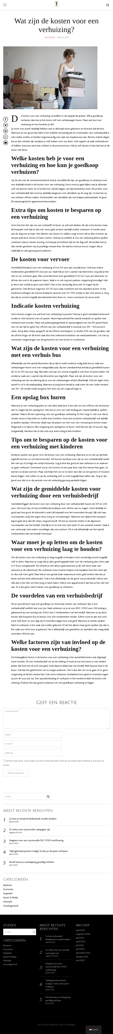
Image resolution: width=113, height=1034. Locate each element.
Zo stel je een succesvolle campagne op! (29, 829)
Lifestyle (7, 901)
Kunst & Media (10, 897)
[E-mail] (5, 142)
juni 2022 (80, 949)
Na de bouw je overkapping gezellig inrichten (31, 862)
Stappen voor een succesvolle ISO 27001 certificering (36, 840)
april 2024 (80, 941)
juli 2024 (80, 937)
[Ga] (108, 5)
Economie (8, 889)
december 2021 (83, 953)
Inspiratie (50, 38)
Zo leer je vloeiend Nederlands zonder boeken (32, 818)
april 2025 (80, 930)
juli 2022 (80, 945)
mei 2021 (80, 960)
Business (7, 885)
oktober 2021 (82, 956)
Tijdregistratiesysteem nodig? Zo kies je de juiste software (38, 851)
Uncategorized (10, 905)
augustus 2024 (83, 934)
